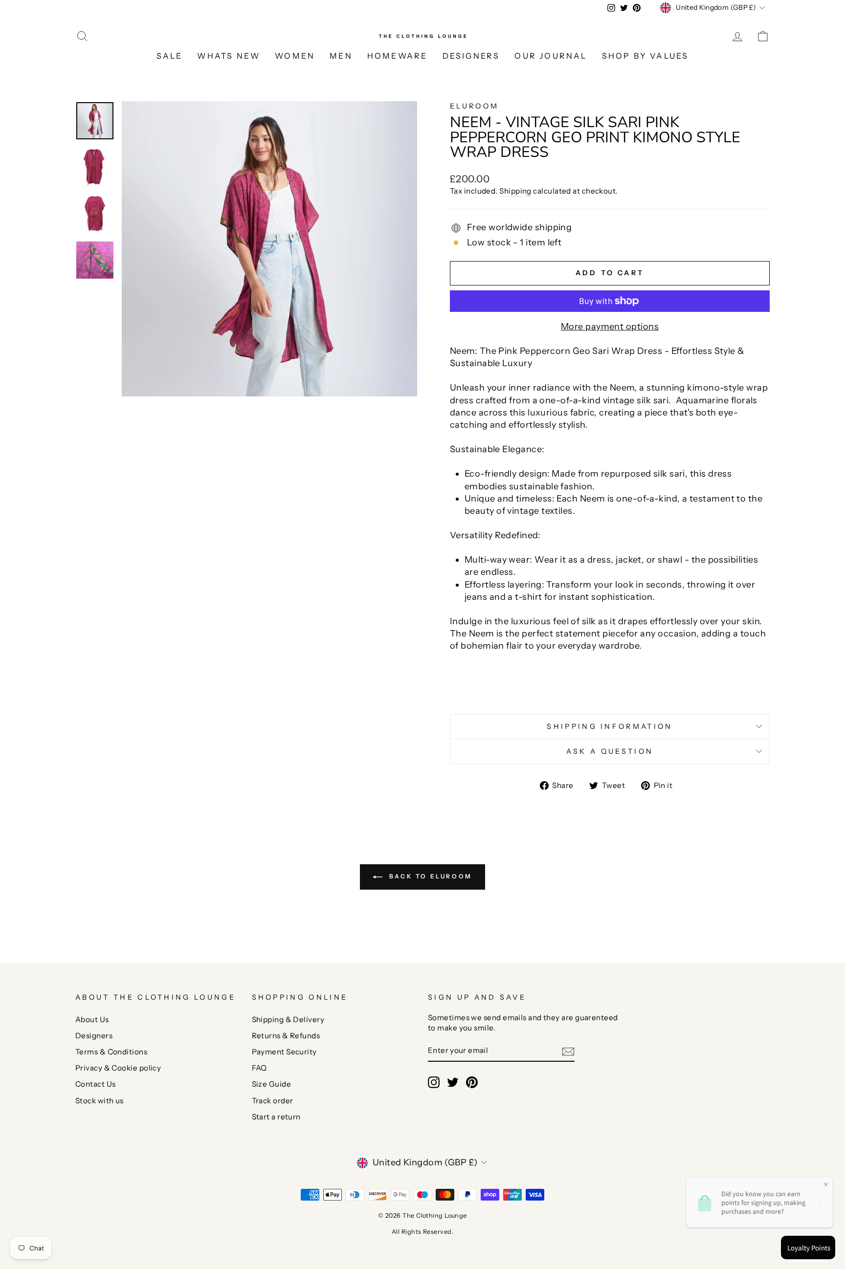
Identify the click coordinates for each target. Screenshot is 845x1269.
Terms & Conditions (111, 1051)
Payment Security (284, 1051)
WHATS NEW (228, 56)
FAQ (259, 1067)
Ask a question (609, 751)
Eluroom (474, 106)
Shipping (515, 191)
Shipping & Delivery (288, 1019)
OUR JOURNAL (550, 56)
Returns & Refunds (286, 1035)
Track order (272, 1100)
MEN (341, 56)
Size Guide (271, 1084)
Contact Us (95, 1084)
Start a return (276, 1116)
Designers (93, 1035)
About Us (92, 1019)
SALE (169, 56)
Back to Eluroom (429, 876)
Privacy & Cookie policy (118, 1067)
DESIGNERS (471, 56)
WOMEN (295, 56)
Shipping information (609, 726)
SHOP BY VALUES (645, 56)
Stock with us (99, 1100)
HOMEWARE (397, 56)
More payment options (610, 326)
